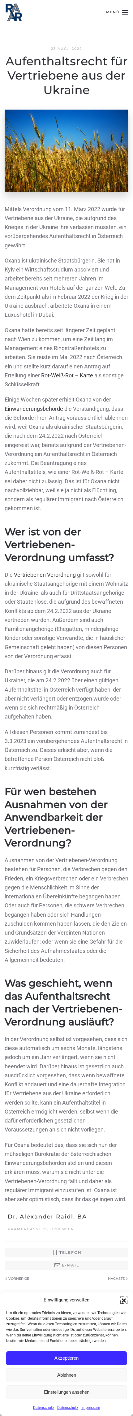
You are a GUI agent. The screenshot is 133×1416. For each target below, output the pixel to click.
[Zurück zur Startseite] (14, 12)
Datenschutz (43, 1407)
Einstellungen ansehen (66, 1392)
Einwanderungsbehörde (34, 409)
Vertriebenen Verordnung (45, 574)
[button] (124, 1300)
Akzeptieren (66, 1358)
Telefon (70, 1252)
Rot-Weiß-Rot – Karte (66, 375)
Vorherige (18, 1278)
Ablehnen (66, 1375)
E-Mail (70, 1265)
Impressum (90, 1407)
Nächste (116, 1278)
